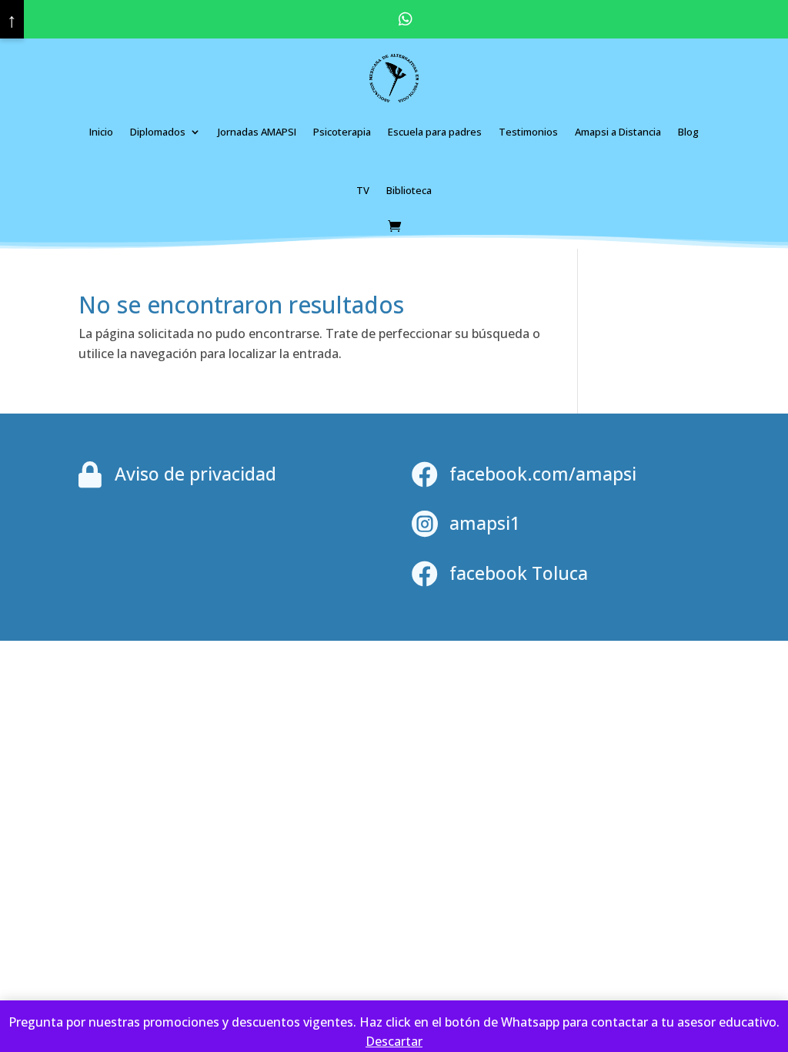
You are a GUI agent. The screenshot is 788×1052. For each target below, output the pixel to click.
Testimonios (528, 132)
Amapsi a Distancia (618, 132)
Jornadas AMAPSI (257, 132)
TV (362, 190)
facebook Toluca (518, 573)
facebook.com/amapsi (542, 473)
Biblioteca (409, 190)
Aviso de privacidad (195, 473)
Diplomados (157, 132)
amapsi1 (484, 523)
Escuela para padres (435, 132)
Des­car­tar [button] (394, 1041)
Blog (688, 132)
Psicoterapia (342, 132)
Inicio (101, 132)
